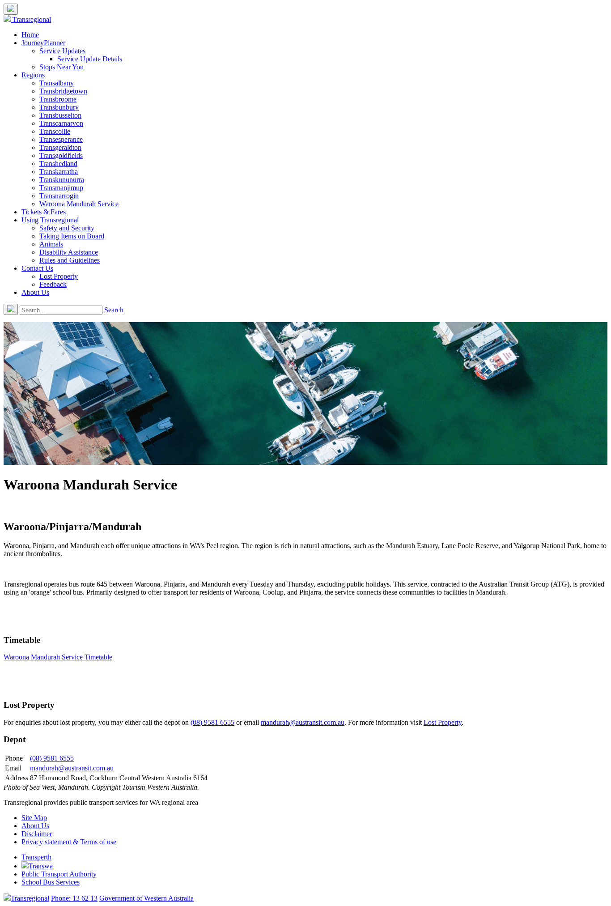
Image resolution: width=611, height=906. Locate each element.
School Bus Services (50, 882)
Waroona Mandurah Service (79, 204)
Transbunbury (59, 107)
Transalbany (56, 83)
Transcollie (54, 131)
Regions (33, 75)
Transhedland (58, 163)
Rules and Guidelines (69, 260)
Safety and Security (66, 228)
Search (113, 310)
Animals (51, 244)
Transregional (32, 19)
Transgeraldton (60, 147)
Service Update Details (89, 59)
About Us (35, 292)
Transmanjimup (61, 187)
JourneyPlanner (43, 43)
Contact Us (37, 268)
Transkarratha (58, 171)
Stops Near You (61, 67)
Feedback (53, 284)
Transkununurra (61, 179)
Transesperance (61, 139)
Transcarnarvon (61, 123)
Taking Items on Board (71, 236)
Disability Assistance (68, 252)
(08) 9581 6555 (212, 722)
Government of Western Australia (146, 898)
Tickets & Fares (43, 212)
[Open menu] (11, 9)
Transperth (36, 857)
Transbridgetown (63, 91)
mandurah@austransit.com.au (302, 722)
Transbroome (57, 99)
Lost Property (58, 276)
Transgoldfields (61, 155)
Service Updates (62, 51)
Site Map (34, 817)
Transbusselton (60, 115)
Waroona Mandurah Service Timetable (58, 657)
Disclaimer (36, 834)
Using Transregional (50, 220)
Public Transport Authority (59, 874)
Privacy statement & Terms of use (68, 842)
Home (30, 34)
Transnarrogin (59, 196)
